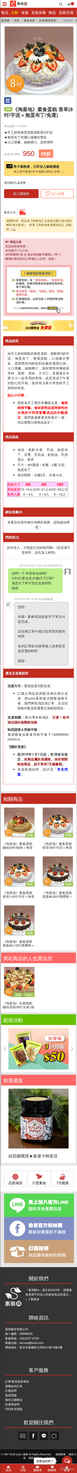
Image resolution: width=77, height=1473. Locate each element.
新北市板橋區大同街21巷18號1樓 (41, 1347)
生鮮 (14, 12)
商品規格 (11, 436)
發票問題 (11, 1395)
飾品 (52, 12)
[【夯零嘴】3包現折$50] (38, 1048)
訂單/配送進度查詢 (17, 1381)
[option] (38, 1048)
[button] (69, 30)
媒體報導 (61, 1454)
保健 (25, 12)
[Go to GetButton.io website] (67, 1469)
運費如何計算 (13, 1386)
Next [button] (73, 1049)
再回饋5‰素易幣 (15, 183)
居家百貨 (66, 12)
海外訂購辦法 (13, 1400)
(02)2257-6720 (29, 1338)
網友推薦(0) (13, 512)
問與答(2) (12, 537)
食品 (4, 12)
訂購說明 (11, 1390)
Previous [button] (4, 1049)
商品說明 (11, 340)
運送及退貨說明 (16, 673)
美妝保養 (38, 12)
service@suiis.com (32, 1343)
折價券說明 (12, 1404)
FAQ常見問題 (13, 1409)
